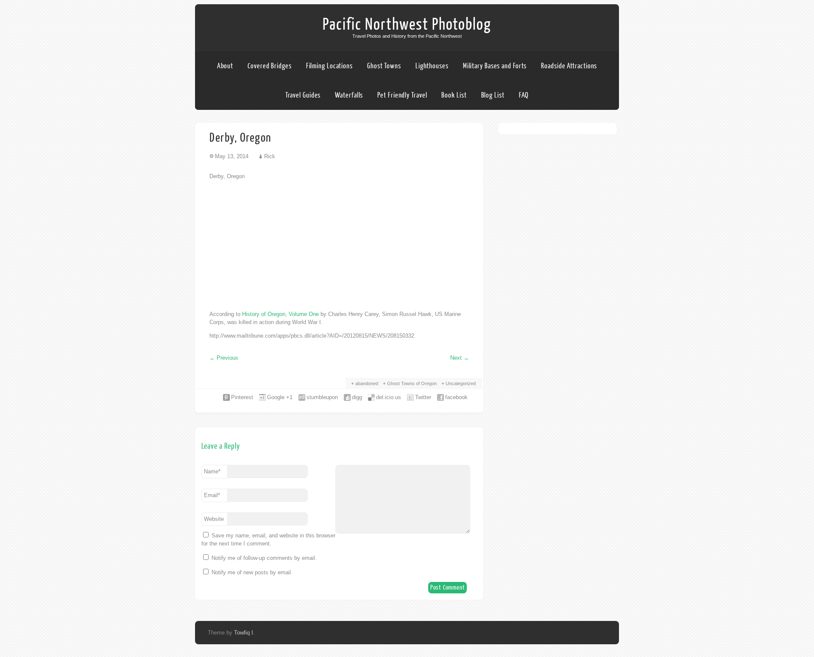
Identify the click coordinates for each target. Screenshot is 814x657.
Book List (453, 95)
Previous (223, 358)
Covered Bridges (270, 66)
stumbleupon (322, 397)
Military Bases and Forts (495, 66)
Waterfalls (349, 95)
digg (357, 397)
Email (212, 495)
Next (459, 358)
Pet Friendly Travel (402, 95)
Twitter (423, 397)
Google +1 (280, 397)
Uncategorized (461, 383)
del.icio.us (388, 397)
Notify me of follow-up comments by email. (264, 558)
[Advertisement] (339, 245)
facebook (456, 397)
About (225, 66)
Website (214, 519)
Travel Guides (303, 95)
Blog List (493, 95)
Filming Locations (329, 66)
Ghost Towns (384, 66)
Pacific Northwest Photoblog (407, 25)
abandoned (366, 383)
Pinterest (242, 397)
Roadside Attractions (569, 66)
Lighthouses (432, 66)
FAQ (524, 95)
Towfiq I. (244, 632)
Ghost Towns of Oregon (412, 383)
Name (212, 471)
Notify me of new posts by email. (252, 572)
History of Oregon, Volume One (280, 314)
